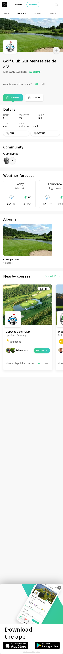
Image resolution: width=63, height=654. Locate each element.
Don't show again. (31, 651)
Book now (41, 350)
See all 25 (51, 276)
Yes (36, 84)
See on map (35, 72)
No (43, 84)
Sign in (18, 4)
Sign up (33, 4)
